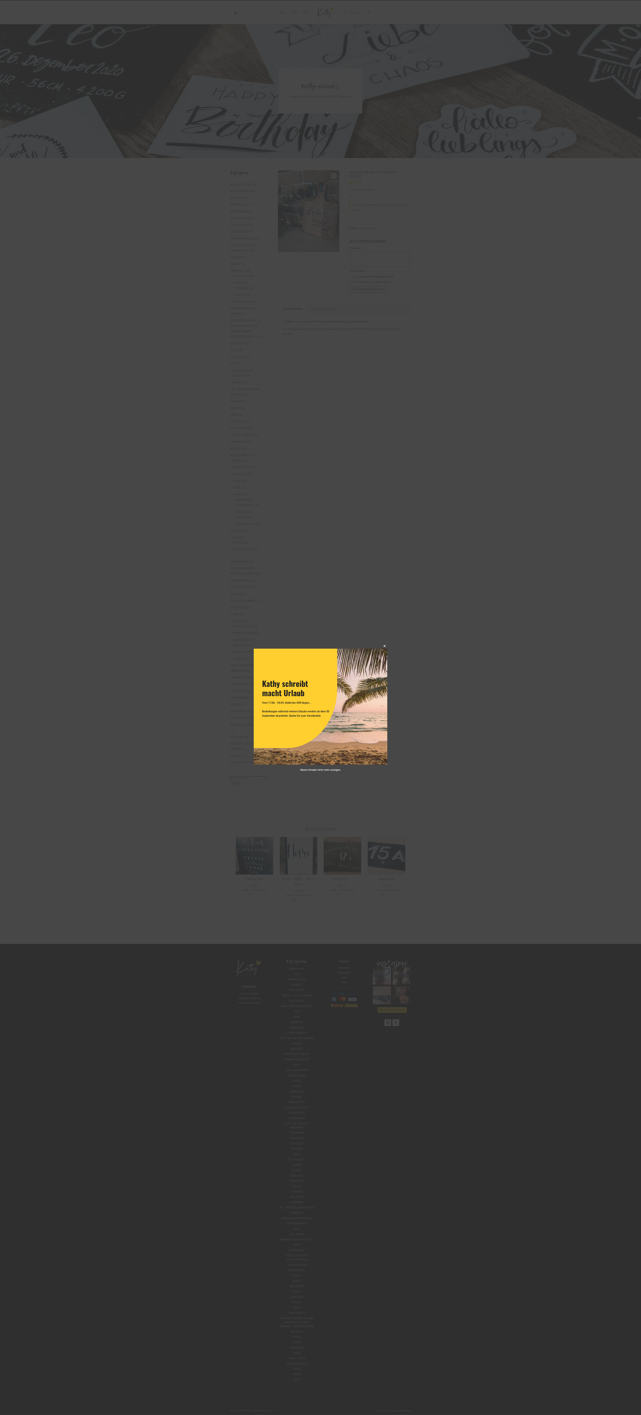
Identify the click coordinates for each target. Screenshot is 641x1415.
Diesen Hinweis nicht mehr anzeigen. (320, 769)
